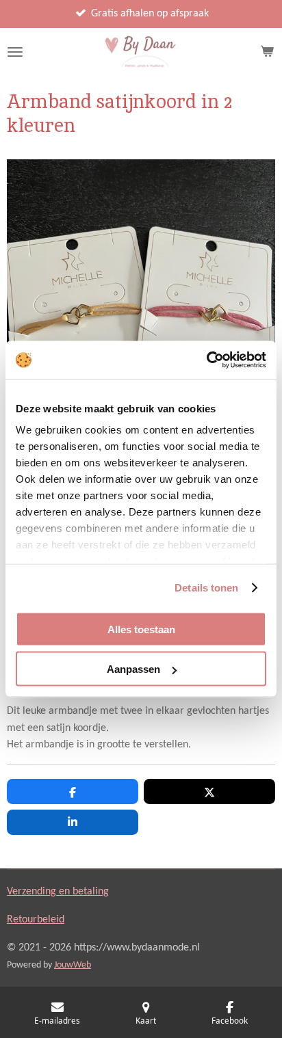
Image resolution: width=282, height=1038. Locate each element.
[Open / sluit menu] (15, 52)
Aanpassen (133, 669)
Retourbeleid (35, 919)
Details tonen (206, 588)
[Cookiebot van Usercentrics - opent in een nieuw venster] (206, 360)
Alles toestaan (141, 629)
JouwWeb (72, 965)
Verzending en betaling (58, 891)
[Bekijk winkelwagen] (267, 52)
